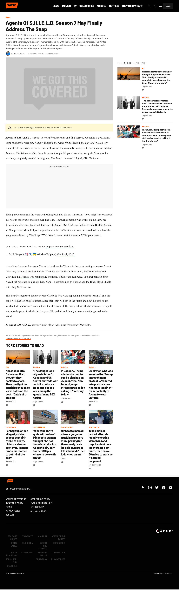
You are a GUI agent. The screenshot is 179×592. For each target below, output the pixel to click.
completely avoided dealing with (33, 158)
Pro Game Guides (12, 537)
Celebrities (86, 5)
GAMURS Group (167, 573)
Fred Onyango (95, 465)
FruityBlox (41, 559)
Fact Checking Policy (41, 503)
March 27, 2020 (65, 254)
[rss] (143, 487)
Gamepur (42, 536)
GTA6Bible (12, 566)
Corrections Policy (40, 499)
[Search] (149, 6)
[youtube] (171, 487)
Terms (9, 507)
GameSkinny (27, 552)
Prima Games (14, 544)
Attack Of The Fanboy (58, 537)
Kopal (63, 458)
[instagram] (150, 487)
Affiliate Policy (38, 511)
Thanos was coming (32, 276)
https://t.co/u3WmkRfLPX (60, 246)
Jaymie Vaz (10, 401)
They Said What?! (132, 5)
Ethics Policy (37, 507)
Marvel (101, 5)
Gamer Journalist (11, 554)
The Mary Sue (58, 552)
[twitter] (157, 487)
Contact (10, 515)
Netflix (114, 5)
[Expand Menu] (160, 6)
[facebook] (164, 487)
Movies (66, 5)
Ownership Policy (14, 503)
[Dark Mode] (155, 6)
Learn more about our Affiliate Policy (18, 338)
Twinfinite (27, 536)
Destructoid (59, 543)
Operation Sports (42, 554)
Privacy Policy (13, 511)
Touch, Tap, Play (11, 560)
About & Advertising (16, 499)
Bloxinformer (58, 559)
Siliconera (27, 543)
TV (75, 5)
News (56, 5)
